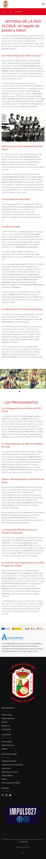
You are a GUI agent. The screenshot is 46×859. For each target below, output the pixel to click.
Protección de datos (23, 847)
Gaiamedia (24, 842)
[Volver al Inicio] (6, 4)
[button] (43, 4)
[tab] (17, 391)
